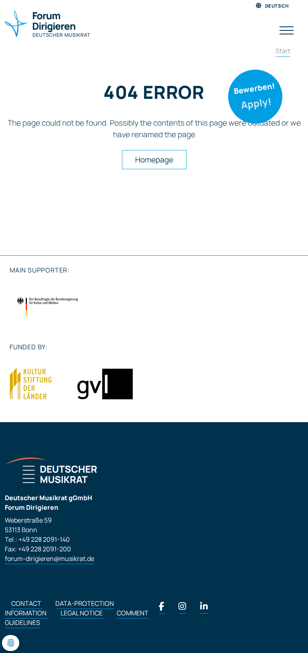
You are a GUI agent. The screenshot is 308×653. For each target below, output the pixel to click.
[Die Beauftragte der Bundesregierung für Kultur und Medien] (47, 307)
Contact (27, 603)
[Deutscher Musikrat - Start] (47, 24)
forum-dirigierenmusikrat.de (49, 558)
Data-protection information (59, 608)
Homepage (154, 159)
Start (283, 50)
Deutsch (276, 6)
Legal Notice (82, 613)
